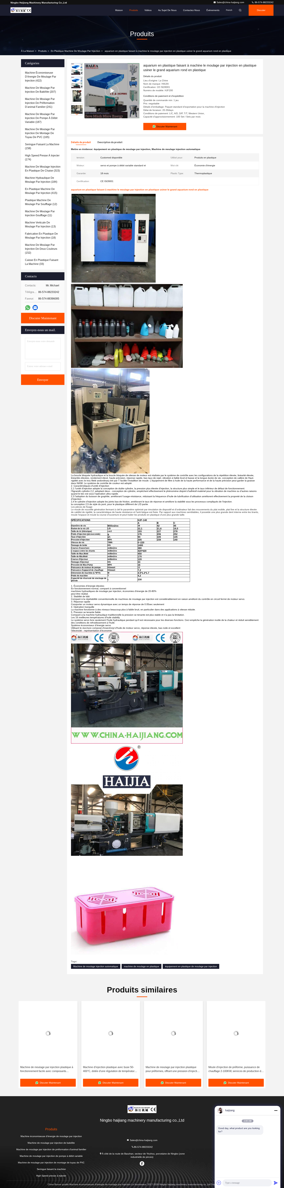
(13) (40, 224)
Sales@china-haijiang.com (231, 2)
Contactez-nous (191, 10)
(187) (41, 118)
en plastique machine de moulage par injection (75, 51)
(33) (41, 262)
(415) (41, 191)
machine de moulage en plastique (141, 966)
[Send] (275, 1182)
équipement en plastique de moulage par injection (191, 966)
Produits (133, 10)
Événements (212, 10)
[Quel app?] (27, 307)
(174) (42, 157)
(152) (41, 248)
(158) (42, 146)
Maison (119, 10)
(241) (40, 103)
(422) (40, 76)
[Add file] (219, 1182)
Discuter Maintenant (43, 318)
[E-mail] (35, 307)
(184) (41, 179)
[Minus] (276, 1110)
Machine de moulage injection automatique (95, 966)
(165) (40, 133)
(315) (42, 168)
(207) (40, 89)
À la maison (27, 51)
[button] (77, 114)
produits (42, 51)
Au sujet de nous (167, 10)
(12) (41, 202)
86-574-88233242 (263, 2)
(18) (41, 235)
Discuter (261, 10)
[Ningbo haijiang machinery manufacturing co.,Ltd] (21, 10)
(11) (40, 213)
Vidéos (148, 10)
